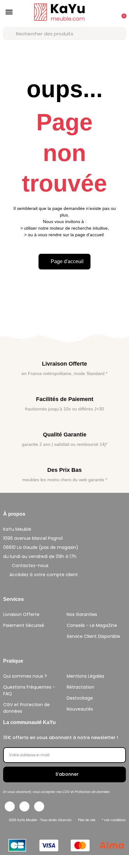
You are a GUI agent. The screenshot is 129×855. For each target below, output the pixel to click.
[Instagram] (24, 806)
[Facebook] (10, 806)
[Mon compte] (107, 13)
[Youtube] (39, 806)
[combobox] (64, 33)
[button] (9, 12)
